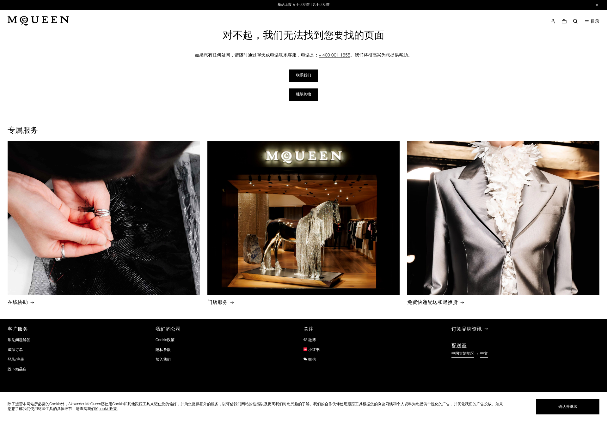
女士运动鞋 (301, 5)
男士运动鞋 (321, 5)
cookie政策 (108, 409)
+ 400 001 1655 (334, 55)
